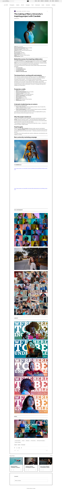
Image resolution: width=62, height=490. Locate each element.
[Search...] (28, 1)
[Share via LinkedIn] (19, 447)
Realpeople (27, 440)
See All (51, 455)
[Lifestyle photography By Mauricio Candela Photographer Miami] (45, 461)
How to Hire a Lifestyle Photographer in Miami (44, 467)
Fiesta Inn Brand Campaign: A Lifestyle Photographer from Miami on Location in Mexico (16, 467)
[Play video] (31, 177)
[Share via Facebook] (14, 447)
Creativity (19, 444)
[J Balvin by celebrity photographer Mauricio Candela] (31, 461)
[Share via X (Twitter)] (16, 447)
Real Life (15, 444)
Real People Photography (41, 440)
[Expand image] (18, 216)
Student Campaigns (18, 442)
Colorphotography (17, 440)
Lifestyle (23, 440)
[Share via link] (21, 447)
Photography (23, 444)
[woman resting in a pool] (16, 461)
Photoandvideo (33, 440)
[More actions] (47, 11)
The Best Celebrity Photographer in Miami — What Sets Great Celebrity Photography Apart (31, 467)
